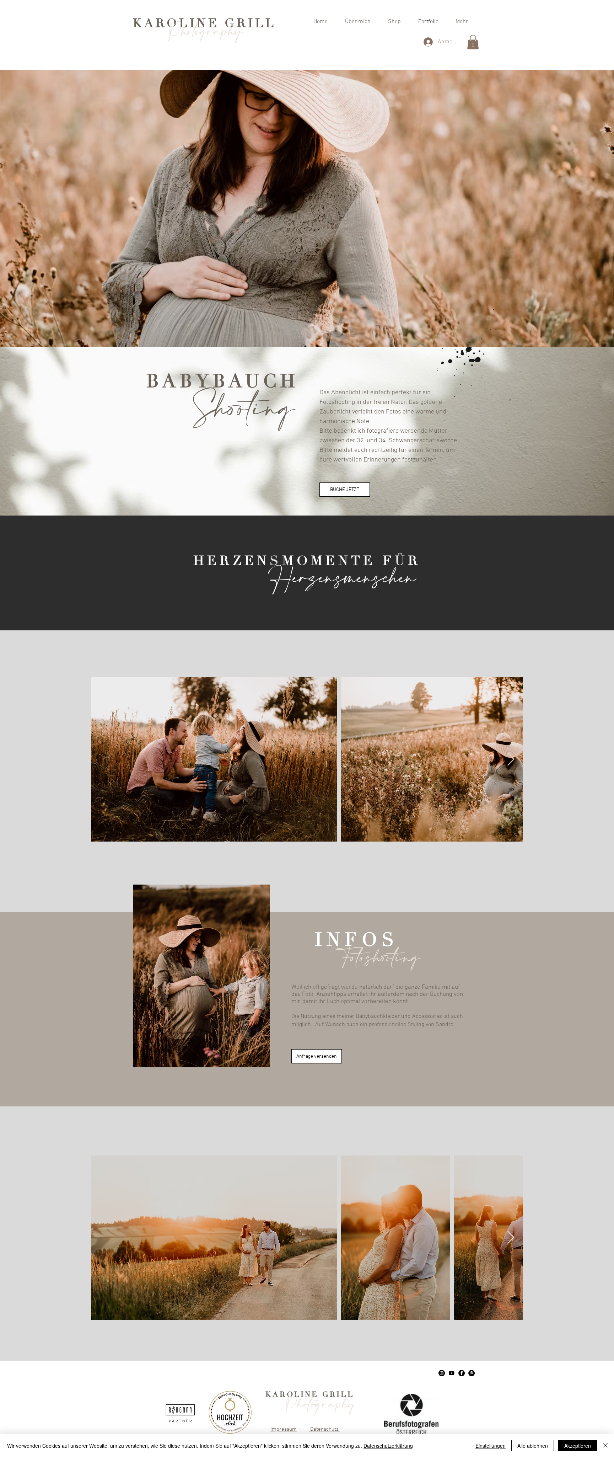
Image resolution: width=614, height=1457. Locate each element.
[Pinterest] (471, 1373)
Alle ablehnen (532, 1445)
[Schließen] (605, 1445)
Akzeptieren (577, 1445)
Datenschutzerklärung (388, 1445)
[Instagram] (441, 1373)
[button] (473, 42)
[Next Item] (511, 760)
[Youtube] (451, 1373)
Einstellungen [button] (490, 1445)
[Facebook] (461, 1373)
